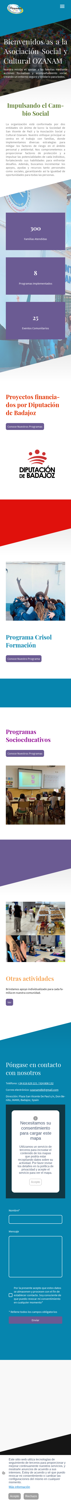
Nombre (14, 1210)
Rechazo (31, 1496)
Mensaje (14, 1231)
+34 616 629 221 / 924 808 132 (36, 1083)
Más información (19, 1487)
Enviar (35, 1320)
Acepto (35, 1182)
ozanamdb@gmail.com (44, 1090)
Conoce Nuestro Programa (23, 658)
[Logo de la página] (16, 9)
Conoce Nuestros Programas (24, 426)
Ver (9, 1002)
